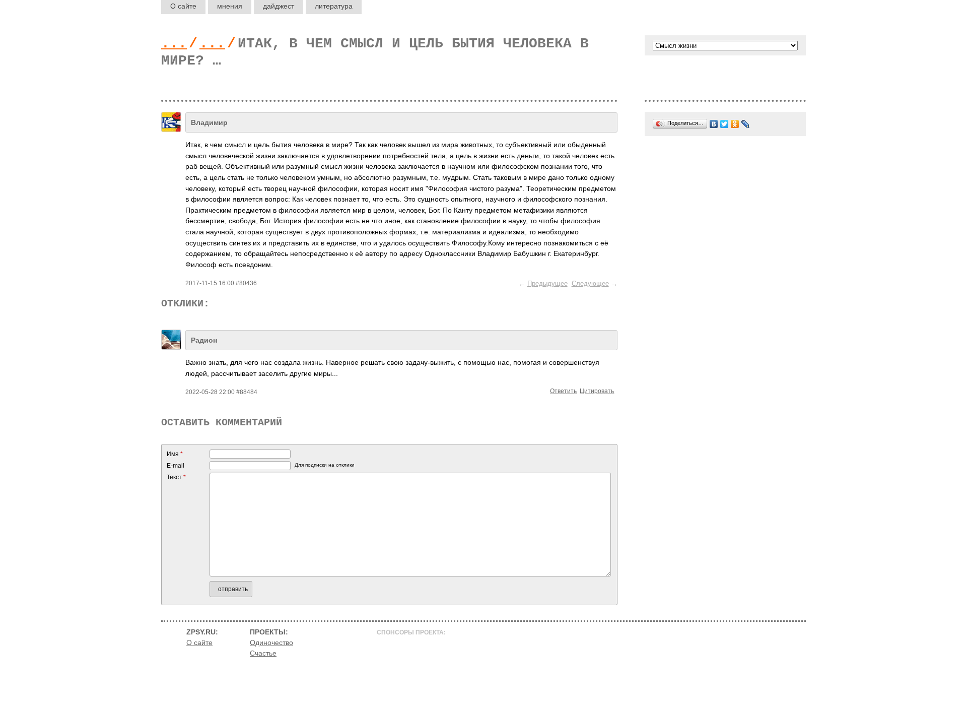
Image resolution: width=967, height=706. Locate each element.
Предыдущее (547, 283)
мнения (229, 6)
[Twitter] (724, 124)
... (174, 43)
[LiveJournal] (745, 124)
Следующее (590, 283)
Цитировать (597, 391)
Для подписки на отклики (325, 465)
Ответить (563, 391)
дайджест (278, 6)
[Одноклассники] (735, 124)
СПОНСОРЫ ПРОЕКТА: (411, 632)
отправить (233, 589)
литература (334, 6)
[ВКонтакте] (714, 124)
